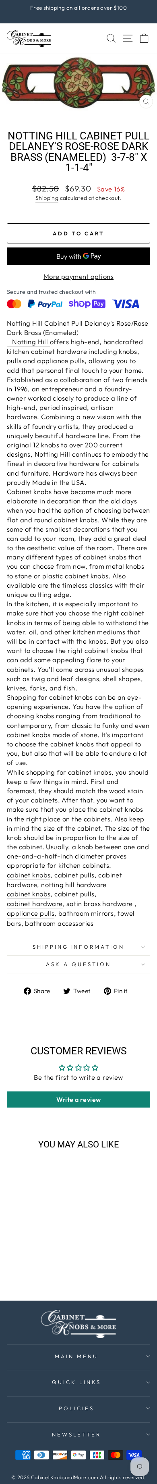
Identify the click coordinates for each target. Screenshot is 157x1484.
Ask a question (78, 964)
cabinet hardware (35, 903)
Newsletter (76, 1434)
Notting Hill (28, 341)
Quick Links (76, 1382)
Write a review (78, 1099)
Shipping (46, 198)
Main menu (76, 1356)
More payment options (78, 276)
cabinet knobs (28, 875)
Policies (76, 1408)
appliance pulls (30, 913)
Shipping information (79, 947)
